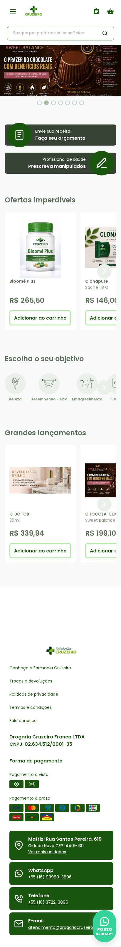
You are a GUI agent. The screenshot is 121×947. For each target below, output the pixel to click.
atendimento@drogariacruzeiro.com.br (68, 927)
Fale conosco (23, 721)
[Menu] (13, 11)
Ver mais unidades (47, 852)
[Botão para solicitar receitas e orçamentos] (96, 11)
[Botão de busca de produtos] (105, 33)
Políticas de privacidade (33, 694)
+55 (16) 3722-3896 (48, 902)
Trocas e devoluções (30, 681)
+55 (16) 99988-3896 (50, 877)
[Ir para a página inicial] (55, 11)
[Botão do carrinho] (110, 11)
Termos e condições (30, 707)
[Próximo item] (104, 271)
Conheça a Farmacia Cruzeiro (40, 668)
